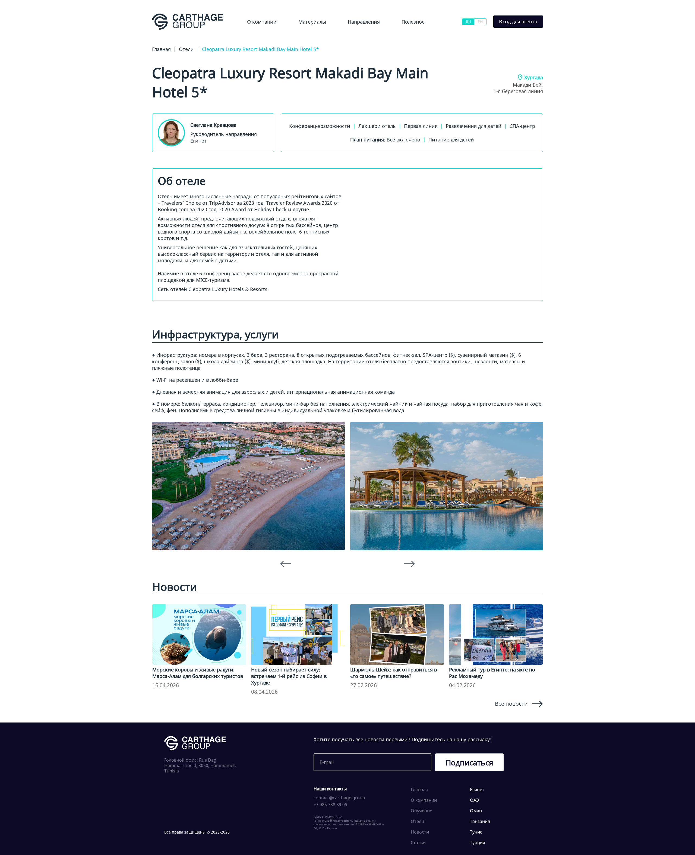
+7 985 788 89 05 (330, 804)
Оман (476, 811)
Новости (300, 36)
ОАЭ (474, 800)
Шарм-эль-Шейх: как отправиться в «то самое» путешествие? (393, 672)
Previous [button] (285, 563)
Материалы (312, 21)
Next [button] (409, 563)
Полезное (413, 21)
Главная (419, 790)
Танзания (480, 821)
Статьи (418, 842)
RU (468, 21)
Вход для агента (518, 21)
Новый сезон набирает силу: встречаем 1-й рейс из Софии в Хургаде (289, 676)
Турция (477, 842)
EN (480, 21)
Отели (417, 821)
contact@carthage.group (339, 798)
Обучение (408, 36)
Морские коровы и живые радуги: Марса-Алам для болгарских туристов (197, 672)
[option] (248, 486)
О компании (262, 21)
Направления (364, 21)
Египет (345, 36)
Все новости (511, 703)
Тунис (476, 832)
